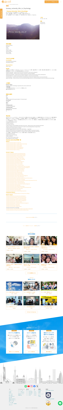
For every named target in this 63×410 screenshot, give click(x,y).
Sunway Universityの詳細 (30, 217)
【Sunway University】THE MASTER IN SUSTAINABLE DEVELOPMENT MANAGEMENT (19, 208)
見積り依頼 (10, 397)
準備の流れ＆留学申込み (12, 398)
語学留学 (10, 392)
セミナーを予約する (31, 351)
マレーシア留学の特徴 (29, 391)
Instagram (35, 392)
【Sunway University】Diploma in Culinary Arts (13, 142)
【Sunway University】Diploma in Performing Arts (14, 146)
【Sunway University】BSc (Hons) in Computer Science (15, 165)
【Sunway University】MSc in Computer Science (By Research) (16, 198)
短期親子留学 (20, 395)
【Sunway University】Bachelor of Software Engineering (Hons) (16, 190)
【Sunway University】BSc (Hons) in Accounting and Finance (15, 153)
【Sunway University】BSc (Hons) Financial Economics (14, 174)
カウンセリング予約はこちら (51, 1)
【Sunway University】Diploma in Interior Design (14, 145)
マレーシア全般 (28, 395)
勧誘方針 (39, 395)
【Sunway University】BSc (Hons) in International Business (15, 182)
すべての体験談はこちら (31, 273)
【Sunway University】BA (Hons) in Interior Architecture (15, 181)
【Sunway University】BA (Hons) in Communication (14, 163)
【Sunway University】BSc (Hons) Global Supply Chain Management (17, 175)
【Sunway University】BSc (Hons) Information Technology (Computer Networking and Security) (21, 180)
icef (46, 391)
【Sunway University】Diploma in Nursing (12, 149)
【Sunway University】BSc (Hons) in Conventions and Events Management (18, 167)
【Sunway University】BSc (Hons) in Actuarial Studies (14, 156)
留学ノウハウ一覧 (11, 401)
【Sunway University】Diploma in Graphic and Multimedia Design (16, 143)
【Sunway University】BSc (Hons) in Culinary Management (15, 168)
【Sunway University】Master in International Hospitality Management (17, 203)
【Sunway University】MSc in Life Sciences (13, 204)
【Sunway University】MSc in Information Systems (14, 201)
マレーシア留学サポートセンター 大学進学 (30, 225)
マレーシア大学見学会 (21, 392)
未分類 (8, 4)
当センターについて (29, 390)
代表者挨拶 (39, 390)
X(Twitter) (35, 395)
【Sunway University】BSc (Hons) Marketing (13, 185)
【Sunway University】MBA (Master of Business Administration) (16, 197)
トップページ (10, 390)
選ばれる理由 (10, 395)
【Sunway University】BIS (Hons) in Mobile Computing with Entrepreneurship (18, 187)
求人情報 (39, 396)
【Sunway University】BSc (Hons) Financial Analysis (14, 173)
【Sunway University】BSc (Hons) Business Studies (14, 162)
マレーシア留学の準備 (29, 392)
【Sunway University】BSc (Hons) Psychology (13, 189)
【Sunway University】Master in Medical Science (14, 206)
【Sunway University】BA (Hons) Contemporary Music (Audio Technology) (18, 166)
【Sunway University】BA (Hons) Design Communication (15, 169)
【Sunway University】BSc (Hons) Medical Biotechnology (15, 186)
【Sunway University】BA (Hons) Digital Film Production (15, 170)
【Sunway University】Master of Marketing (13, 205)
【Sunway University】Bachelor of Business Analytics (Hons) (15, 155)
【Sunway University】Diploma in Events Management (14, 147)
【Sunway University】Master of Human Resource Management (16, 200)
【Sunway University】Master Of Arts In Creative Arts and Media (16, 199)
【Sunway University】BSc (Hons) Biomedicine (13, 160)
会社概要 (39, 391)
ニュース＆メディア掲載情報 (13, 403)
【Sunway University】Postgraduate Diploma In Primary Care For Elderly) (17, 193)
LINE (34, 390)
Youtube (35, 391)
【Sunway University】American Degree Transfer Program (15, 158)
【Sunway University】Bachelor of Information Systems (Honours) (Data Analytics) (19, 178)
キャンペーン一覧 (20, 390)
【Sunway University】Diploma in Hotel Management (14, 148)
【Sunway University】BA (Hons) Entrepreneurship (14, 172)
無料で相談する (49, 351)
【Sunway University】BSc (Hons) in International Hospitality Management (18, 183)
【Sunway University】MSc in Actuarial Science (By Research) (16, 195)
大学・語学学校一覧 (11, 396)
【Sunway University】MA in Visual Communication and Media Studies (17, 210)
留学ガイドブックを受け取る (14, 351)
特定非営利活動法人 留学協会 (50, 390)
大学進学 (10, 391)
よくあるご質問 (11, 402)
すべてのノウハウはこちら (31, 312)
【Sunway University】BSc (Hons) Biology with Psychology (15, 159)
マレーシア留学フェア (21, 391)
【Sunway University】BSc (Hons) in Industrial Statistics (15, 176)
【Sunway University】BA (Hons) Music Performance (14, 188)
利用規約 (39, 392)
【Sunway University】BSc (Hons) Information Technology (15, 179)
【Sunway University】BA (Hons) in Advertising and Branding (15, 154)
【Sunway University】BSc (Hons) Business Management (15, 161)
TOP (6, 4)
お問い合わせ (10, 404)
